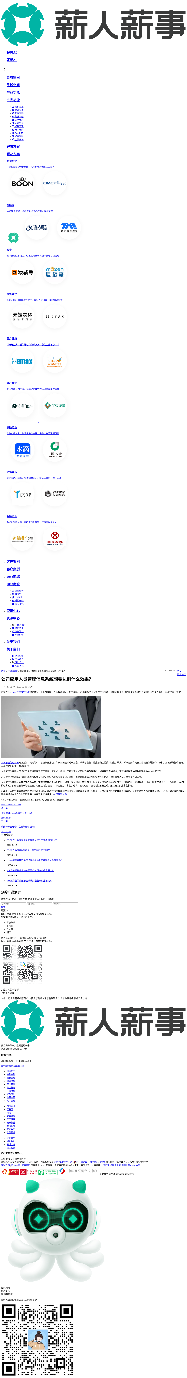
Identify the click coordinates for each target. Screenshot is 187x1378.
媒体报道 (11, 1148)
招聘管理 (11, 1078)
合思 (138, 1165)
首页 (3, 671)
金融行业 (11, 1132)
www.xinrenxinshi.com (11, 804)
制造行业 (11, 1106)
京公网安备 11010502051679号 (90, 1162)
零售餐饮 (11, 1116)
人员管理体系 (60, 794)
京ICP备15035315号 (63, 1162)
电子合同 (11, 1097)
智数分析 (11, 1094)
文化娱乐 (11, 1129)
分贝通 (106, 1165)
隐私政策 (5, 1165)
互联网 (10, 1109)
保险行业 (11, 1126)
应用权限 (26, 1165)
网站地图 (15, 1165)
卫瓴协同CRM (128, 1165)
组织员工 (11, 1071)
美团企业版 (115, 1165)
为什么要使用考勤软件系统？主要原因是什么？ (32, 840)
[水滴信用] (47, 1174)
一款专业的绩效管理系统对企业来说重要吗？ (29, 880)
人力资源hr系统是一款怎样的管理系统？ (29, 850)
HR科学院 (13, 671)
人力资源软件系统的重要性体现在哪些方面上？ (30, 870)
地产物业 (11, 1122)
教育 (9, 1113)
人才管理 (11, 1101)
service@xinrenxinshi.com (12, 1066)
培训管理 (11, 1084)
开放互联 (11, 1091)
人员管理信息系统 (21, 692)
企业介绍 (11, 1138)
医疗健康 (11, 1119)
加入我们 (11, 1141)
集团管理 (11, 1087)
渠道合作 (11, 1144)
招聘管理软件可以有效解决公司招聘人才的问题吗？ (35, 860)
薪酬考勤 (11, 1074)
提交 (3, 907)
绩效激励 (11, 1081)
